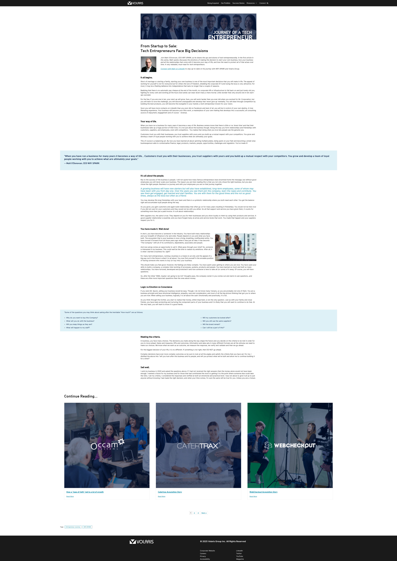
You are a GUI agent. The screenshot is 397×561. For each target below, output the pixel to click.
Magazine (240, 559)
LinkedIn (239, 551)
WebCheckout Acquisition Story (263, 492)
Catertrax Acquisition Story (170, 492)
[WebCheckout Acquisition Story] (290, 487)
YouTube (239, 556)
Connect (262, 3)
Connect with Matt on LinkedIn (173, 69)
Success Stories (238, 3)
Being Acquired (213, 3)
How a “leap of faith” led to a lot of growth (85, 492)
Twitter (239, 553)
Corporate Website (207, 551)
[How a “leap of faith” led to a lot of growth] (106, 487)
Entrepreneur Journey (73, 527)
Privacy (203, 556)
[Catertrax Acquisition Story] (198, 487)
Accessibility (205, 559)
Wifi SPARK (87, 527)
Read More (70, 496)
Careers (203, 553)
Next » (204, 513)
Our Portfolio (225, 3)
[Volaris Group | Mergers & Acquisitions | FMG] (136, 3)
